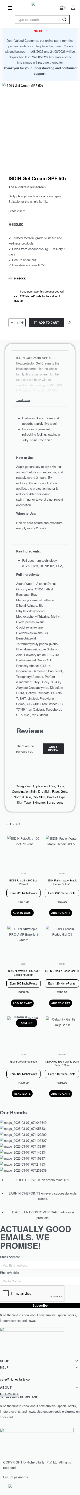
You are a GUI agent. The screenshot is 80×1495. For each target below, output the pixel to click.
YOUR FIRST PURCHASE (19, 1395)
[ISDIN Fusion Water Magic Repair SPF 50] (62, 852)
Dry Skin (44, 791)
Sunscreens (55, 802)
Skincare (38, 802)
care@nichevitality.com (16, 1379)
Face (55, 791)
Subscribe (40, 1305)
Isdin (23, 874)
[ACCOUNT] (73, 7)
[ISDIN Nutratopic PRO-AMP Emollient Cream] (23, 942)
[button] (22, 912)
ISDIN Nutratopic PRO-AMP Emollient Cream (23, 972)
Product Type (56, 797)
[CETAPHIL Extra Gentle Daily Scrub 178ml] (62, 1032)
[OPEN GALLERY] (40, 121)
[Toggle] (23, 400)
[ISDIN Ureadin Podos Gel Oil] (62, 942)
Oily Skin (39, 797)
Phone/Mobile (9, 1272)
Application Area (43, 786)
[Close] (68, 19)
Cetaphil (62, 1054)
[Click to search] (64, 19)
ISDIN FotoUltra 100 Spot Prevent (23, 882)
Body (60, 786)
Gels (64, 791)
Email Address (10, 1256)
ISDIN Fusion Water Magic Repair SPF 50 (62, 882)
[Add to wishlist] (69, 322)
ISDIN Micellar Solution (23, 1061)
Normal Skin (22, 797)
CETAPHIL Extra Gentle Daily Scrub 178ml (62, 1063)
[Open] (9, 8)
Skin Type (24, 802)
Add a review (53, 748)
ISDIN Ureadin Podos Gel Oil (62, 971)
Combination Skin (24, 791)
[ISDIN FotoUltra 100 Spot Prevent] (23, 852)
